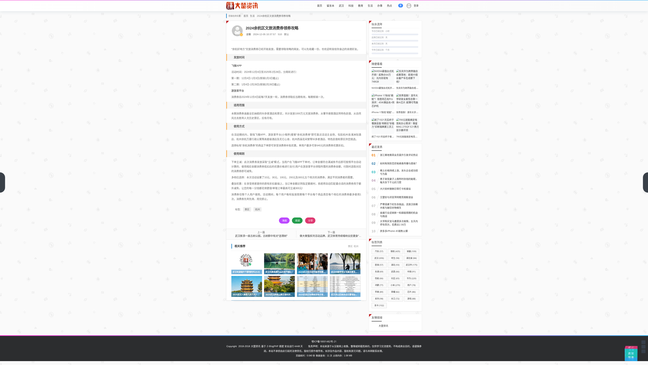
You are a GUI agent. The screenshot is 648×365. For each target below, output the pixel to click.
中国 (411, 271)
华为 (411, 278)
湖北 (395, 264)
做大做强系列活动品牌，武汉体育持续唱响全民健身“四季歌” (333, 235)
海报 (284, 220)
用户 (411, 285)
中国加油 (626, 353)
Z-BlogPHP (272, 346)
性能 (379, 278)
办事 (379, 5)
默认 (286, 34)
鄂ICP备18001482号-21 (324, 341)
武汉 (341, 5)
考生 (395, 258)
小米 (395, 285)
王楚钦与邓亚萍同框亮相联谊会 (396, 197)
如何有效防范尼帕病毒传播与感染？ (399, 163)
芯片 (411, 291)
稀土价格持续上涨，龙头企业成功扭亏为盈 (399, 172)
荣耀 (395, 291)
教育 (360, 5)
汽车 (379, 251)
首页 (319, 5)
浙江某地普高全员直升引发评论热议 (399, 154)
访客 (248, 34)
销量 (411, 251)
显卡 (379, 305)
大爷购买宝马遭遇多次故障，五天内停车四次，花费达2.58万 (399, 223)
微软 (395, 251)
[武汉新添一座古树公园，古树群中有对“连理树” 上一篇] (2, 182)
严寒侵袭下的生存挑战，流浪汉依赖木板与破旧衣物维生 (399, 206)
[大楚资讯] (242, 5)
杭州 (257, 209)
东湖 (379, 271)
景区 (247, 209)
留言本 (330, 5)
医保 (379, 264)
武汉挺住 (631, 348)
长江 (395, 298)
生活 (370, 5)
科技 (351, 5)
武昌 (395, 271)
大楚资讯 (383, 325)
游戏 (411, 298)
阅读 (297, 220)
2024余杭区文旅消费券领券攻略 (274, 15)
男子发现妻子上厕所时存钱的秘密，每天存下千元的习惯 (399, 180)
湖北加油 (636, 354)
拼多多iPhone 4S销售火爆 (394, 231)
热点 (389, 5)
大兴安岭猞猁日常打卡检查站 (395, 188)
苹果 (379, 291)
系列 (379, 298)
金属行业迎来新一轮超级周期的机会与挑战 (399, 214)
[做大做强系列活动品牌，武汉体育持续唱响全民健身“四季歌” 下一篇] (645, 182)
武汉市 (411, 264)
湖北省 (411, 258)
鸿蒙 (379, 285)
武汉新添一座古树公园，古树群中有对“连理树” (261, 235)
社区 (395, 278)
